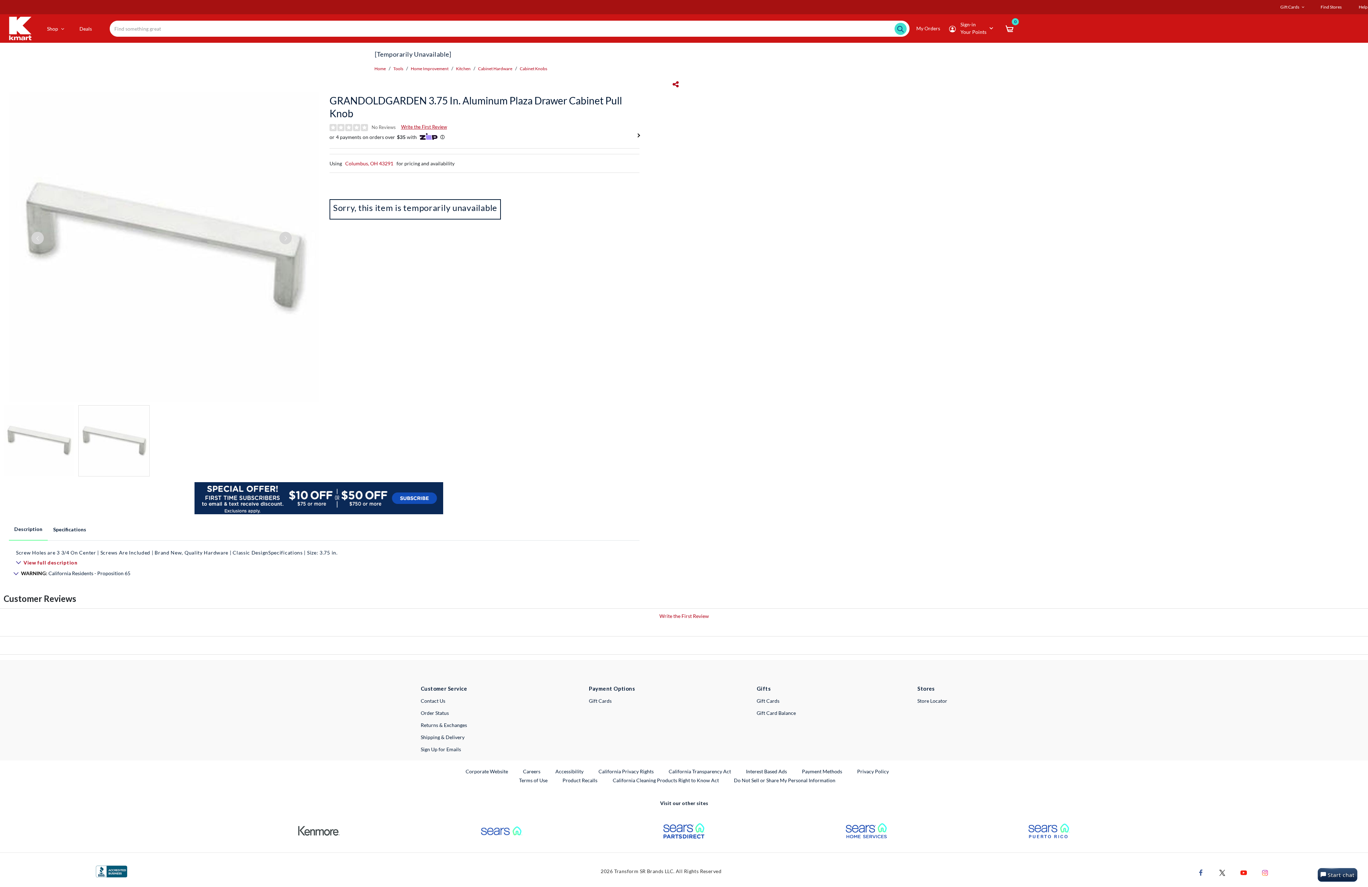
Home (380, 68)
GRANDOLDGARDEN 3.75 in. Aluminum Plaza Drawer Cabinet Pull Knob (476, 106)
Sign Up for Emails (441, 749)
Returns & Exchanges (444, 725)
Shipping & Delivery (443, 737)
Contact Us (433, 701)
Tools (398, 68)
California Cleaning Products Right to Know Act (666, 780)
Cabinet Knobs (533, 68)
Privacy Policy (873, 771)
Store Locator (932, 701)
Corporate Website (487, 771)
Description (28, 529)
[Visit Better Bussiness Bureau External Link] (111, 871)
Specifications (69, 529)
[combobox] (509, 29)
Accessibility (569, 771)
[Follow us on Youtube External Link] (1244, 872)
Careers (532, 771)
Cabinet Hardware (495, 68)
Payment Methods (822, 771)
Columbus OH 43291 (369, 163)
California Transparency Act (700, 771)
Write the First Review (424, 127)
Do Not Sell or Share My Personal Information (784, 780)
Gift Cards (600, 701)
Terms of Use (533, 780)
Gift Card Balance (776, 713)
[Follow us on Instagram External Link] (1265, 872)
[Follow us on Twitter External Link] (1222, 872)
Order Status (435, 713)
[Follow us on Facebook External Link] (1201, 872)
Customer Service (444, 688)
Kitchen (463, 68)
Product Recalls (580, 780)
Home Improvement (430, 68)
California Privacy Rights (626, 771)
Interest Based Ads (766, 771)
